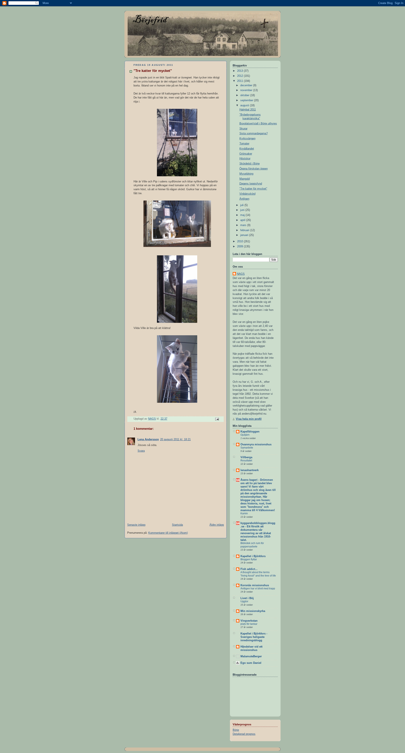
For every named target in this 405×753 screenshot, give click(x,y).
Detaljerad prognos (244, 734)
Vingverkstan (249, 620)
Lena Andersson (148, 439)
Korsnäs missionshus (254, 585)
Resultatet (246, 460)
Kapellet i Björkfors (253, 556)
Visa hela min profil (249, 419)
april (243, 220)
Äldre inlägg (216, 524)
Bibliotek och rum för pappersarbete (252, 545)
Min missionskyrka (252, 611)
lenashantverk (249, 470)
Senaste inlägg (136, 524)
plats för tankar (248, 623)
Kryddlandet (246, 148)
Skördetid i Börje (249, 163)
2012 (240, 75)
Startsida (177, 524)
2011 (240, 80)
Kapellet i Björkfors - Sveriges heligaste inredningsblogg (253, 637)
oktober (245, 95)
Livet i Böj (247, 598)
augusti (245, 105)
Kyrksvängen (247, 138)
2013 (240, 70)
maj (243, 215)
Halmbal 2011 (247, 109)
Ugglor (244, 601)
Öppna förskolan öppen (253, 168)
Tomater (244, 143)
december (246, 85)
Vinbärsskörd (247, 193)
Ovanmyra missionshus (255, 444)
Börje (236, 730)
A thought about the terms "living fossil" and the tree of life (258, 574)
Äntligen (244, 198)
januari (244, 235)
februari (245, 230)
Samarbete (246, 447)
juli (242, 205)
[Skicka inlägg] (217, 419)
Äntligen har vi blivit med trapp (257, 588)
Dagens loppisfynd (250, 183)
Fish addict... (249, 569)
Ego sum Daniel (250, 662)
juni (242, 210)
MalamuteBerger (251, 656)
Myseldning (246, 173)
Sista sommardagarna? (253, 133)
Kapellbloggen (249, 431)
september (247, 100)
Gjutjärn (245, 434)
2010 (240, 241)
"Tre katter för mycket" (253, 188)
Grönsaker (245, 153)
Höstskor (244, 158)
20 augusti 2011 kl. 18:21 (175, 439)
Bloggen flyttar (248, 559)
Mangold (244, 178)
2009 (240, 246)
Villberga (246, 457)
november (246, 90)
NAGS (241, 273)
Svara (141, 450)
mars (243, 225)
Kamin (244, 513)
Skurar (243, 128)
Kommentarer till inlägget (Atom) (168, 532)
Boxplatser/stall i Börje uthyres (258, 123)
